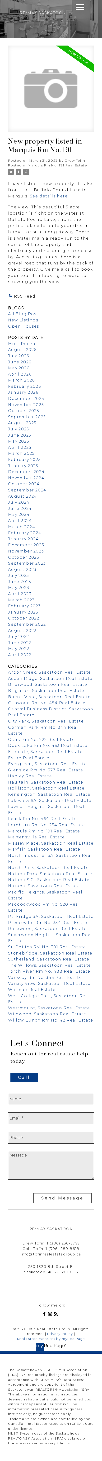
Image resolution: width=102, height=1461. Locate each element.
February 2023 (24, 606)
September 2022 (27, 624)
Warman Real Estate (32, 989)
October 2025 (23, 410)
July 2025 (18, 429)
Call (24, 1077)
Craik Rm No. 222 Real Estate (41, 739)
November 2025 (26, 405)
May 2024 (19, 514)
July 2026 (18, 356)
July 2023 (18, 575)
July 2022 (18, 636)
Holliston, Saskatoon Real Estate (46, 788)
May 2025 (18, 441)
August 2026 (22, 349)
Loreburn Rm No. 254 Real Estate (46, 825)
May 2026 (18, 368)
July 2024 (18, 502)
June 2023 (19, 581)
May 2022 (18, 648)
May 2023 (18, 587)
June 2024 (20, 508)
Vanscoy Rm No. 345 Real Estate (45, 977)
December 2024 (26, 472)
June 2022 (19, 642)
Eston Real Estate (28, 758)
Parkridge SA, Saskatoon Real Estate (50, 916)
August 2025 (22, 423)
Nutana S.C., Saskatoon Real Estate (48, 880)
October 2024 (24, 484)
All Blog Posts (24, 314)
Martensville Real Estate (36, 837)
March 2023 (21, 600)
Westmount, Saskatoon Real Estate (49, 1008)
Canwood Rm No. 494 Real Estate (46, 703)
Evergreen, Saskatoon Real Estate (47, 764)
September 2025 (27, 417)
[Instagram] (51, 1314)
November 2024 (26, 478)
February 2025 (24, 459)
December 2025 (26, 398)
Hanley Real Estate (30, 776)
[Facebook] (45, 1314)
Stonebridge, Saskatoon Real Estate (50, 953)
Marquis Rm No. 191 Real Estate (57, 165)
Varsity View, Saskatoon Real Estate (49, 983)
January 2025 (23, 466)
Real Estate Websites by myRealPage (51, 1339)
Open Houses (23, 326)
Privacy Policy (60, 1334)
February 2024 (24, 533)
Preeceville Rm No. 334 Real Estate (48, 922)
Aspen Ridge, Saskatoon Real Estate (50, 678)
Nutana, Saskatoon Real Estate (44, 886)
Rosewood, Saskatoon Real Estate (47, 928)
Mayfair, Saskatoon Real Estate (44, 849)
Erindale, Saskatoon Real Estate (45, 751)
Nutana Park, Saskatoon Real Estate (50, 874)
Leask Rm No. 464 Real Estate (42, 818)
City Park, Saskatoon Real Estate (46, 721)
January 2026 (23, 392)
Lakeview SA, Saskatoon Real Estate (49, 800)
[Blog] (57, 1314)
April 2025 (19, 447)
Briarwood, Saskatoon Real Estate (47, 684)
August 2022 (22, 630)
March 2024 (21, 527)
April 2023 (19, 594)
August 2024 (22, 496)
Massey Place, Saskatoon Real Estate (50, 843)
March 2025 (21, 453)
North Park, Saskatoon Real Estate (48, 867)
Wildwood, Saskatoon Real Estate (47, 1014)
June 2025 (19, 435)
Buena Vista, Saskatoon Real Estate (49, 697)
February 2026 (24, 386)
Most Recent (22, 343)
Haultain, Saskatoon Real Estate (45, 782)
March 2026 (21, 380)
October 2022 (23, 618)
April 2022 (19, 655)
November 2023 (26, 551)
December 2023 (26, 545)
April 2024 (20, 520)
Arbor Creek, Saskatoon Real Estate (49, 672)
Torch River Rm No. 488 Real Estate (49, 971)
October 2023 (23, 557)
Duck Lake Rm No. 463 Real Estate (47, 745)
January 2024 (23, 539)
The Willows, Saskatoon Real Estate (49, 965)
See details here (49, 196)
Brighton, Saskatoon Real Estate (46, 690)
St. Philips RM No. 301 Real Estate (47, 947)
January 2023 (23, 612)
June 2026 (19, 362)
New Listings (23, 320)
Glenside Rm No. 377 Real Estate (45, 770)
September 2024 (27, 490)
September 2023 (27, 563)
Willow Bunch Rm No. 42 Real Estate (50, 1020)
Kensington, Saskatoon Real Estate (49, 794)
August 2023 (22, 569)
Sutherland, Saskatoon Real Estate (48, 959)
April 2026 (19, 374)
